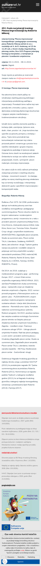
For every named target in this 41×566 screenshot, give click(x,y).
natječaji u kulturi (9, 452)
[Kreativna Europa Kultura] (20, 505)
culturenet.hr (11, 5)
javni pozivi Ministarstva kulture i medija (19, 413)
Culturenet (5, 18)
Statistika (21, 557)
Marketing (31, 557)
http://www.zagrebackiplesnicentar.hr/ (20, 68)
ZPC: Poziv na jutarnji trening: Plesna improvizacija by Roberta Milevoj (19, 30)
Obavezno (10, 557)
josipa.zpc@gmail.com (16, 81)
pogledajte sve (8, 485)
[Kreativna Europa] (20, 527)
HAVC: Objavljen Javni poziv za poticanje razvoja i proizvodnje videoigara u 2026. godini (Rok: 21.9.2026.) (19, 476)
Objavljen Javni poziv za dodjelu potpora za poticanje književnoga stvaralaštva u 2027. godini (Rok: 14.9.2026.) (20, 421)
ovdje (22, 550)
